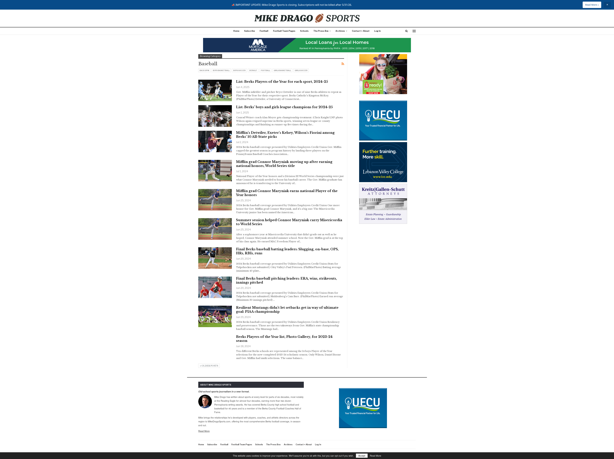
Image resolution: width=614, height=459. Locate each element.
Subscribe (249, 31)
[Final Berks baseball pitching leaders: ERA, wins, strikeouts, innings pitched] (215, 287)
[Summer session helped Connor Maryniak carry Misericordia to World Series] (215, 229)
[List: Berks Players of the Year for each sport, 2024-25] (215, 90)
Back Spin (204, 70)
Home (236, 31)
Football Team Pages (284, 31)
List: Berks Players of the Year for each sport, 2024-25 (282, 82)
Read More (204, 431)
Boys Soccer (239, 70)
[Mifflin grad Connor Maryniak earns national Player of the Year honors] (215, 199)
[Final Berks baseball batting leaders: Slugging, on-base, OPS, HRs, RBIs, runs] (215, 258)
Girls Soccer (301, 70)
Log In (377, 31)
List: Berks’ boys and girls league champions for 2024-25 (284, 107)
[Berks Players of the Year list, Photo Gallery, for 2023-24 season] (215, 345)
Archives (340, 31)
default (253, 70)
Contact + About (361, 31)
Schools (304, 31)
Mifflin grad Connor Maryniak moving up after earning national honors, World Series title (284, 164)
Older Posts (209, 366)
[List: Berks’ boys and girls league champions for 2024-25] (215, 116)
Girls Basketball (282, 70)
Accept (361, 455)
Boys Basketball (221, 70)
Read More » (592, 4)
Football (264, 31)
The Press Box (320, 31)
